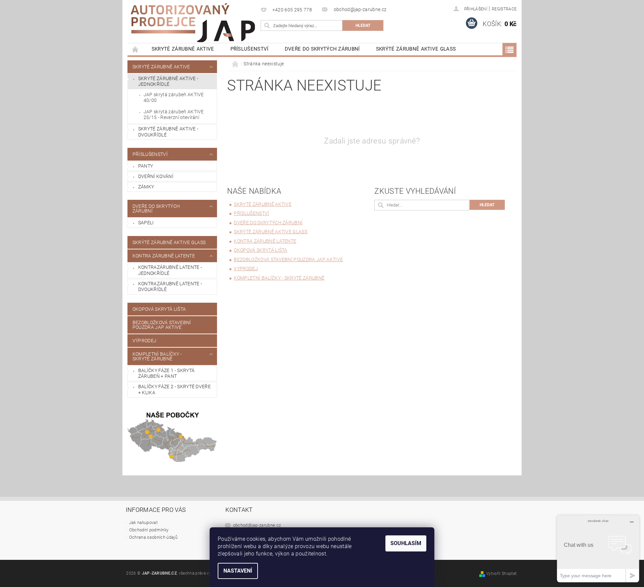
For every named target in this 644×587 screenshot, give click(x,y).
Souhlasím (405, 543)
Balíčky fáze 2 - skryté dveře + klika (174, 389)
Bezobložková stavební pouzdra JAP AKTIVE (161, 325)
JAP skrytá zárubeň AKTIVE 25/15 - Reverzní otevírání (174, 114)
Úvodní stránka (135, 49)
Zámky (146, 186)
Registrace (504, 9)
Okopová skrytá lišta (159, 309)
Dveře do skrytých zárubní (322, 49)
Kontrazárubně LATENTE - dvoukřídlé (170, 286)
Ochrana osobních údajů (153, 537)
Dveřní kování (155, 176)
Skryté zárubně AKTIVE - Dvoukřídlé (168, 131)
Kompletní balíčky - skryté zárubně (157, 356)
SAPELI (146, 222)
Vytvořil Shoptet (501, 573)
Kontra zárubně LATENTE (163, 255)
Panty (145, 166)
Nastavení (237, 571)
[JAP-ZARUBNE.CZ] (193, 22)
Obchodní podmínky (148, 529)
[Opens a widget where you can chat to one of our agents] (598, 549)
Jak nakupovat (143, 522)
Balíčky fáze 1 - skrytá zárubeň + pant (166, 373)
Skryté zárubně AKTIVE (183, 49)
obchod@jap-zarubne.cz (257, 525)
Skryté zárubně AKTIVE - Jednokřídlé (168, 81)
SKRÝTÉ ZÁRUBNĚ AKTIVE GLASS (416, 49)
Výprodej (144, 340)
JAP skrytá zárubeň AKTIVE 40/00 (174, 97)
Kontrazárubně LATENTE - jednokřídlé (170, 270)
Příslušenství (249, 49)
